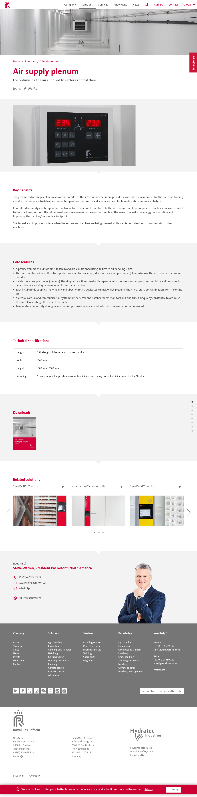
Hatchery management (130, 671)
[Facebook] (25, 88)
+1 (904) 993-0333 (30, 577)
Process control (56, 671)
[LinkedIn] (15, 88)
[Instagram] (36, 690)
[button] (30, 88)
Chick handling (56, 656)
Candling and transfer (59, 649)
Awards (33, 775)
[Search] (146, 4)
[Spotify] (57, 690)
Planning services (92, 642)
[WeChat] (43, 690)
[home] (7, 4)
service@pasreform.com (166, 649)
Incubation (54, 646)
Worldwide (159, 669)
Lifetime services (92, 649)
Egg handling (55, 642)
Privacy (17, 775)
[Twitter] (20, 88)
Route (16, 756)
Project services (91, 646)
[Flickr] (64, 690)
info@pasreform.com (165, 663)
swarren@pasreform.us (33, 582)
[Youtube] (50, 690)
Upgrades (88, 660)
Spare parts (89, 656)
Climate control (56, 667)
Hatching (53, 653)
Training (87, 653)
